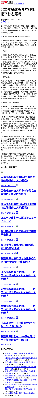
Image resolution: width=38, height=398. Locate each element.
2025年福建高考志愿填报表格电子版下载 (20, 389)
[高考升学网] (7, 4)
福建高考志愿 (19, 4)
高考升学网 (5, 22)
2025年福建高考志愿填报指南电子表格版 (20, 393)
